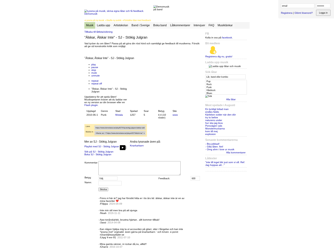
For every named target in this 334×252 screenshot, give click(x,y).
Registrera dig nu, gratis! (218, 56)
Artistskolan (121, 25)
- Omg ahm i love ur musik (219, 149)
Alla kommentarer (236, 152)
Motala (119, 114)
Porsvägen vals (213, 125)
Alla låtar (231, 99)
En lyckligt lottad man (217, 109)
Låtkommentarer (180, 25)
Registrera (286, 12)
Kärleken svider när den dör (220, 114)
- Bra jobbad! (212, 143)
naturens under (213, 120)
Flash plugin (91, 105)
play (93, 64)
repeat (94, 80)
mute (94, 72)
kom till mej (211, 131)
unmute (95, 75)
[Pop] (226, 81)
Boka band (160, 25)
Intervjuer (199, 25)
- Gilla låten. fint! (214, 146)
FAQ (211, 25)
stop (93, 70)
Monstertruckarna (215, 128)
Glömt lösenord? (304, 12)
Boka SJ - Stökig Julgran (97, 154)
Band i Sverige (141, 25)
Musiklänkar (225, 25)
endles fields (212, 111)
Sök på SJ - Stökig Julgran (98, 151)
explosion (210, 134)
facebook (227, 37)
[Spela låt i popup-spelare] (131, 62)
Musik (89, 25)
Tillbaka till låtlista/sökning (98, 31)
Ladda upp (103, 25)
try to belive (211, 117)
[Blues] (226, 93)
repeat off (96, 83)
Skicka (103, 189)
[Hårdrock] (226, 90)
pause (94, 67)
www (175, 114)
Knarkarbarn (137, 145)
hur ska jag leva (214, 123)
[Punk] (226, 87)
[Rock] (226, 84)
